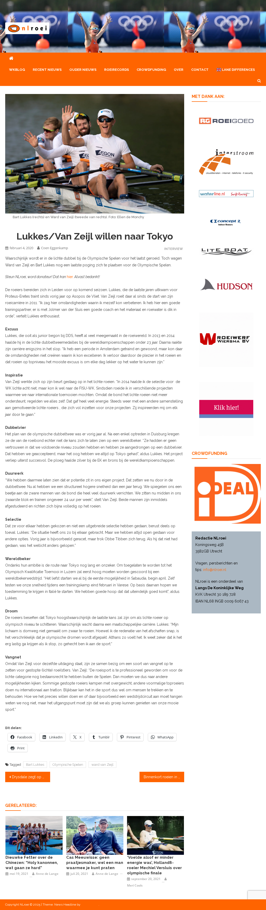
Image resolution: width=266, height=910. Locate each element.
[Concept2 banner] (226, 222)
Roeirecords (116, 70)
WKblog (17, 70)
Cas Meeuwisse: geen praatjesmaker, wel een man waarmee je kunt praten (94, 862)
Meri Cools (135, 885)
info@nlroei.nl (214, 570)
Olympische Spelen (67, 765)
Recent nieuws (47, 70)
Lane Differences (238, 70)
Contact (200, 70)
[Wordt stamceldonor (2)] (226, 408)
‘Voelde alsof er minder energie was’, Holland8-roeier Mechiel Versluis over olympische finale (154, 865)
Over (178, 70)
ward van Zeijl (102, 765)
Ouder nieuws (82, 70)
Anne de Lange (47, 873)
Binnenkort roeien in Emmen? (164, 777)
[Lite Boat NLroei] (226, 251)
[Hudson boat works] (226, 284)
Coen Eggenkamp (54, 248)
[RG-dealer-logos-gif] (226, 120)
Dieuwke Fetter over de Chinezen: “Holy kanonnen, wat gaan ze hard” (31, 862)
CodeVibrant (89, 904)
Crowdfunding (151, 70)
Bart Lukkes (35, 765)
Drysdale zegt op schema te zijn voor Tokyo (31, 777)
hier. (70, 277)
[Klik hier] (226, 339)
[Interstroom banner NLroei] (226, 162)
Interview (173, 249)
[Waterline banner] (226, 193)
